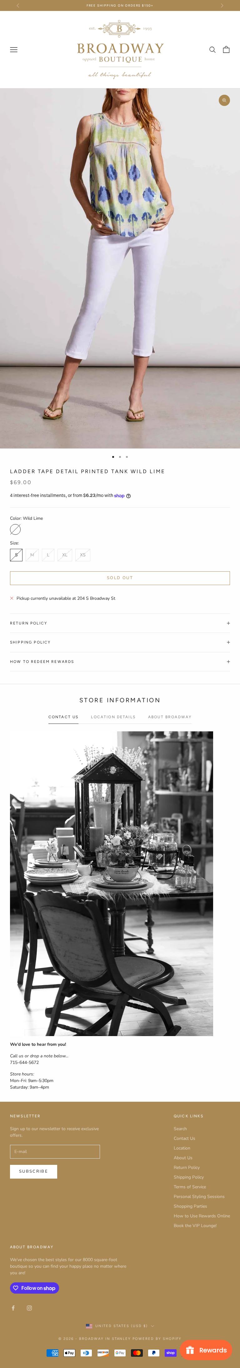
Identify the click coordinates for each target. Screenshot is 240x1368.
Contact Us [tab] (63, 717)
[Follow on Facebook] (13, 1308)
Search (180, 1129)
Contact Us (184, 1138)
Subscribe (33, 1171)
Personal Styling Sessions (199, 1197)
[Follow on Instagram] (29, 1308)
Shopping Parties (190, 1206)
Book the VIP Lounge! (195, 1226)
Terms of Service (190, 1187)
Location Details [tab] (113, 717)
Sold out (120, 578)
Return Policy (187, 1167)
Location (182, 1148)
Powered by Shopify (157, 1339)
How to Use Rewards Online (202, 1216)
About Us (183, 1158)
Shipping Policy (189, 1177)
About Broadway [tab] (170, 717)
